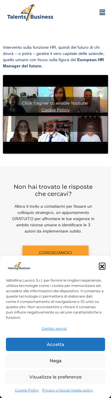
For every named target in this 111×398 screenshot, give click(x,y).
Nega (56, 360)
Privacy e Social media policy (67, 390)
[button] (102, 266)
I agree (55, 122)
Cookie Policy (27, 390)
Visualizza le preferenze (55, 377)
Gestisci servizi (54, 328)
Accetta (55, 344)
